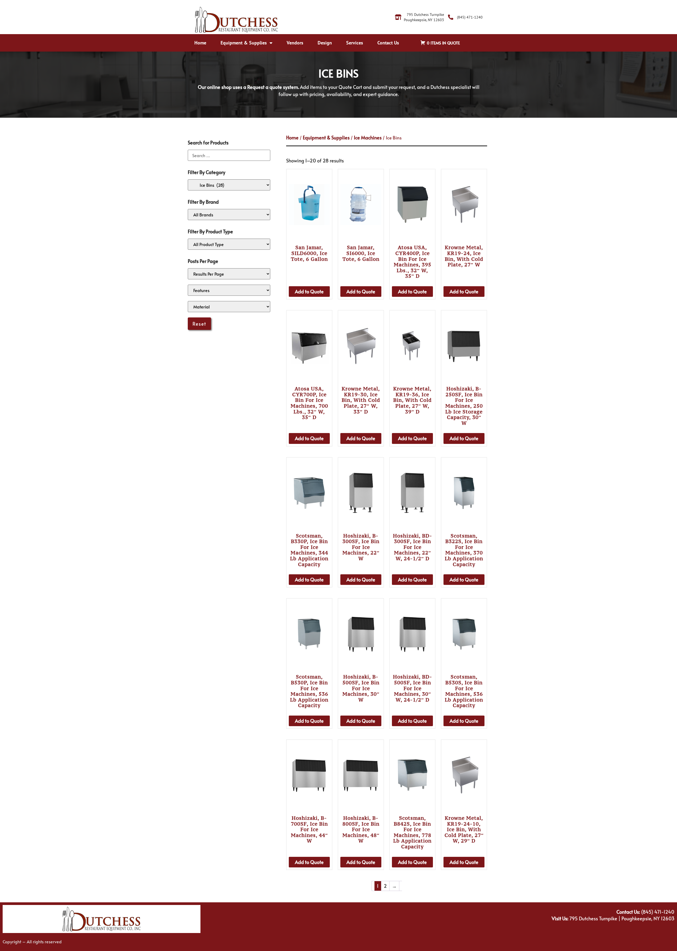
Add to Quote (309, 291)
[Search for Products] (229, 155)
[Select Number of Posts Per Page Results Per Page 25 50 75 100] (229, 273)
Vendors (295, 43)
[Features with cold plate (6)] (229, 290)
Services (354, 43)
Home (200, 43)
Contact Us (388, 43)
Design (325, 43)
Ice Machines (368, 137)
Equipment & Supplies (244, 43)
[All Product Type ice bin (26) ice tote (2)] (229, 244)
